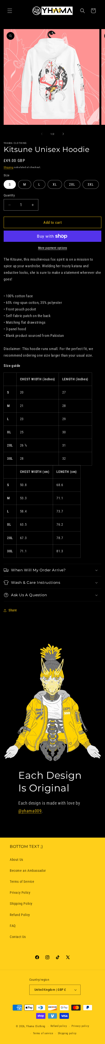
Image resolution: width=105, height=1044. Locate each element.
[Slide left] (41, 133)
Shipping (8, 167)
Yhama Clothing (35, 1026)
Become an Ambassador (28, 871)
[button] (9, 10)
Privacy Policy (20, 893)
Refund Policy (20, 915)
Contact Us (18, 937)
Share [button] (13, 610)
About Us (16, 860)
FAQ (13, 926)
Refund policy (59, 1026)
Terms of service (43, 1033)
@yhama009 (30, 810)
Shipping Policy (21, 904)
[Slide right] (63, 133)
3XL (91, 184)
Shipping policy (67, 1033)
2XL (72, 184)
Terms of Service (22, 882)
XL (55, 184)
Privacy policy (80, 1026)
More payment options (52, 248)
